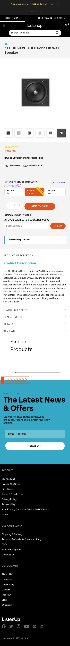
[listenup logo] (35, 26)
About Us (7, 574)
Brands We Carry (11, 484)
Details (8, 324)
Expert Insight (13, 317)
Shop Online (12, 18)
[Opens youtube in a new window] (27, 626)
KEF (6, 44)
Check (58, 226)
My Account (8, 479)
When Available (17, 215)
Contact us (58, 4)
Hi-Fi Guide (7, 489)
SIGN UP (35, 445)
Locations (7, 579)
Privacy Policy (9, 499)
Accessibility (8, 504)
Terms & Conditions (12, 494)
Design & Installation (51, 18)
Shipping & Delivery (12, 534)
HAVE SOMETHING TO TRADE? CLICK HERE (23, 158)
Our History (8, 584)
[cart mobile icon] (66, 26)
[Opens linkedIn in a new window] (43, 626)
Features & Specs (15, 310)
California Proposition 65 (19, 240)
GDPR (5, 514)
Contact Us (8, 554)
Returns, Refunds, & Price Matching (21, 539)
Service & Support (11, 549)
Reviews (9, 331)
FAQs (4, 544)
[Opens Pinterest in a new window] (35, 626)
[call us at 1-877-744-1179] (53, 4)
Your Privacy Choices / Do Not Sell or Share (25, 509)
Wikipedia (7, 605)
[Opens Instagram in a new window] (19, 626)
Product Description (18, 255)
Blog (4, 600)
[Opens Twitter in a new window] (12, 626)
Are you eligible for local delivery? (26, 220)
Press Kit (7, 594)
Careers (6, 589)
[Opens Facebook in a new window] (5, 626)
